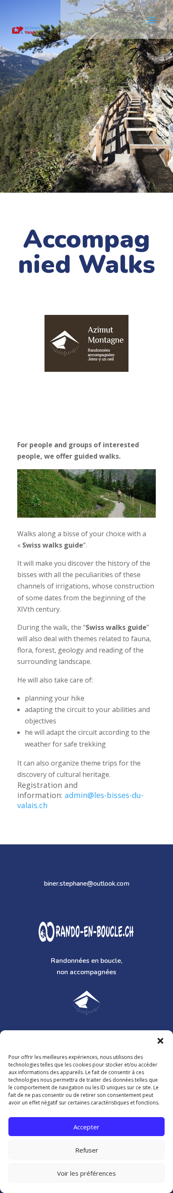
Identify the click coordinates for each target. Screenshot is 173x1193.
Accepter (86, 1127)
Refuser (86, 1150)
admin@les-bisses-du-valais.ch (80, 800)
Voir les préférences (86, 1173)
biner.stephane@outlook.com (86, 883)
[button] (160, 1041)
